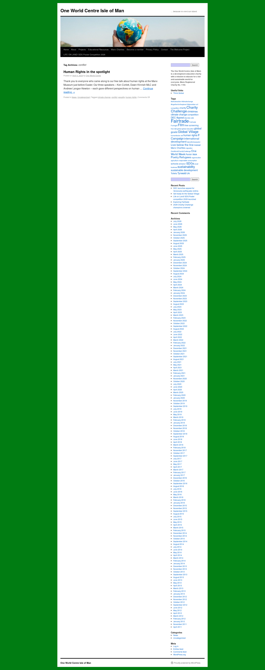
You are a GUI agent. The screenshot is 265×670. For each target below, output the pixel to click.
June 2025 (177, 246)
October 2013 (179, 571)
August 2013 (178, 577)
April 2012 (177, 613)
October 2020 (179, 381)
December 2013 (180, 566)
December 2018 (180, 425)
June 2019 (177, 411)
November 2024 (180, 265)
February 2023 (179, 317)
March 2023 (178, 315)
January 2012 (179, 621)
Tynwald (181, 173)
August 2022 (178, 328)
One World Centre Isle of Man (92, 10)
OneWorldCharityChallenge (181, 151)
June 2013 (177, 580)
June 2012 (177, 607)
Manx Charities (117, 49)
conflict (114, 97)
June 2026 (177, 224)
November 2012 (180, 599)
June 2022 (177, 334)
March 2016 (178, 497)
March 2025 (178, 254)
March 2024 (178, 287)
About (73, 49)
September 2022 (180, 326)
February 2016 (179, 500)
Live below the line (182, 145)
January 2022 (179, 345)
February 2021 (179, 373)
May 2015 (177, 522)
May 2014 (177, 552)
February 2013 (179, 591)
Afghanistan (191, 104)
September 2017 (180, 455)
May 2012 (177, 610)
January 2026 (179, 232)
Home (66, 49)
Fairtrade (180, 120)
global (179, 129)
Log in (176, 646)
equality (121, 97)
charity (183, 107)
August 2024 (178, 273)
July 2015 (177, 516)
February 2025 (179, 257)
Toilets (174, 173)
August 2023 (178, 304)
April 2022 (177, 337)
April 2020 (177, 389)
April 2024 (177, 284)
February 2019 (179, 420)
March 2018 (178, 444)
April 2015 (177, 524)
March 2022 (178, 340)
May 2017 (177, 464)
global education (188, 129)
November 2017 (180, 450)
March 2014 (178, 558)
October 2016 (179, 480)
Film (181, 124)
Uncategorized (83, 97)
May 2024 (177, 282)
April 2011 (177, 627)
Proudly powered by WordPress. (187, 663)
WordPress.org (179, 654)
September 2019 (180, 406)
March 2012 (178, 615)
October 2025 (179, 237)
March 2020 (178, 392)
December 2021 (180, 348)
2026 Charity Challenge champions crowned (183, 206)
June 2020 (177, 386)
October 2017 (179, 453)
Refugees (185, 157)
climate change (104, 97)
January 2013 (179, 593)
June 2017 (177, 461)
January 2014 (179, 563)
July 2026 (177, 221)
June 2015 (177, 519)
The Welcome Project (179, 49)
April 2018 (177, 442)
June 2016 (177, 491)
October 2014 (179, 538)
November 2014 (180, 535)
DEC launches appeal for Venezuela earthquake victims (185, 189)
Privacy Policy (152, 49)
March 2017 (178, 469)
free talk (174, 129)
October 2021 (179, 353)
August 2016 (178, 486)
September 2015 (180, 511)
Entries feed (178, 649)
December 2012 (180, 596)
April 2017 (177, 466)
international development (185, 139)
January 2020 (179, 397)
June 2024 (177, 279)
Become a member (135, 49)
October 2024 (179, 268)
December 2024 (180, 262)
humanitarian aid (177, 135)
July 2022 (177, 331)
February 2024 (179, 290)
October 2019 (179, 403)
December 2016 (180, 478)
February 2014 (179, 560)
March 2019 (178, 417)
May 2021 (177, 364)
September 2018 (180, 433)
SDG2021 (182, 164)
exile (192, 118)
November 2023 (180, 298)
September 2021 (180, 356)
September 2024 (180, 271)
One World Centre (93, 75)
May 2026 (177, 226)
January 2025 (179, 259)
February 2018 (179, 447)
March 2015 (178, 527)
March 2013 (178, 588)
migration (189, 148)
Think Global (178, 93)
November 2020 (180, 378)
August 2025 (178, 243)
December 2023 (180, 295)
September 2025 (180, 240)
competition (193, 114)
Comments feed (179, 651)
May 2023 (177, 309)
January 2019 (179, 422)
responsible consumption (188, 160)
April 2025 (177, 251)
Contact (164, 49)
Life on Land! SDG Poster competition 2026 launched (184, 197)
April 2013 (177, 585)
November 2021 (180, 351)
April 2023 (177, 312)
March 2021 (178, 370)
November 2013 (180, 569)
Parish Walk (191, 154)
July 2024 (177, 276)
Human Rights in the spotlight (86, 71)
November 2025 (180, 235)
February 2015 (179, 530)
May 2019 (177, 414)
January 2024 (179, 293)
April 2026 (177, 229)
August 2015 (178, 513)
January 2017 (179, 475)
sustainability (186, 166)
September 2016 (180, 483)
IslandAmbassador (193, 142)
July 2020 (177, 384)
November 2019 (180, 400)
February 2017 (179, 472)
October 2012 (179, 602)
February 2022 (179, 342)
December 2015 (180, 505)
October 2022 (179, 323)
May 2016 (177, 494)
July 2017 (177, 458)
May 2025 (177, 248)
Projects (82, 49)
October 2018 (179, 431)
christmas (192, 111)
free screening (192, 125)
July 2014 (177, 547)
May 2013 (177, 582)
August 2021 (178, 359)
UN (188, 173)
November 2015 (180, 508)
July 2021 (177, 362)
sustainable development (184, 170)
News (74, 97)
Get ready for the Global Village (186, 193)
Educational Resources (98, 49)
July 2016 (177, 489)
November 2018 (180, 428)
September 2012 (180, 604)
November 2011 (180, 624)
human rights (131, 97)
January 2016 (179, 502)
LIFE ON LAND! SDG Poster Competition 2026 (84, 54)
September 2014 (180, 541)
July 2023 (177, 306)
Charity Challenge (184, 109)
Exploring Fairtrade (181, 202)
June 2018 (177, 439)
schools (174, 163)
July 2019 (177, 409)
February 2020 (179, 395)
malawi (197, 144)
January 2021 (179, 375)
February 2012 (179, 618)
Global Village (188, 131)
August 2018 (178, 436)
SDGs (190, 163)
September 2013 (180, 574)
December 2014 (180, 533)
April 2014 (177, 555)
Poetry (175, 157)
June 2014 (177, 549)
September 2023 (180, 301)
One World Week (183, 152)
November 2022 (180, 320)
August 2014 (178, 544)
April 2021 (177, 367)
